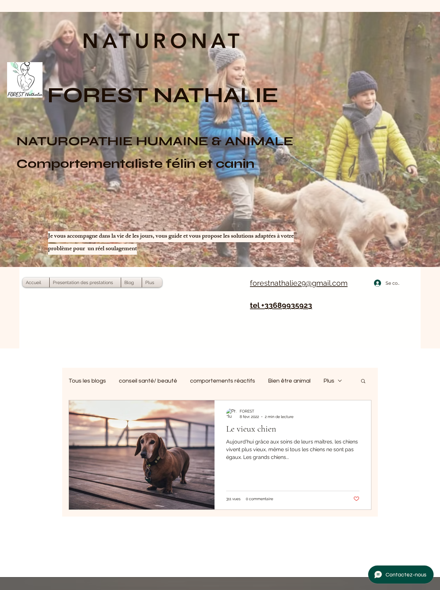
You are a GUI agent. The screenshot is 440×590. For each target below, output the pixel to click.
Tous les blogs (87, 381)
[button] (363, 381)
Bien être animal (289, 381)
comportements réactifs (222, 381)
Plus (328, 381)
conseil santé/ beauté (148, 381)
